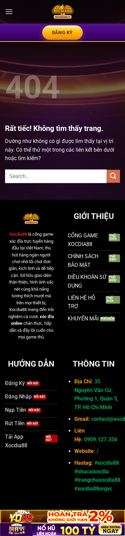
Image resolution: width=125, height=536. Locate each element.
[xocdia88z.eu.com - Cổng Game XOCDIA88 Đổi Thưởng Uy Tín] (62, 11)
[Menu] (9, 11)
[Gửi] (113, 176)
